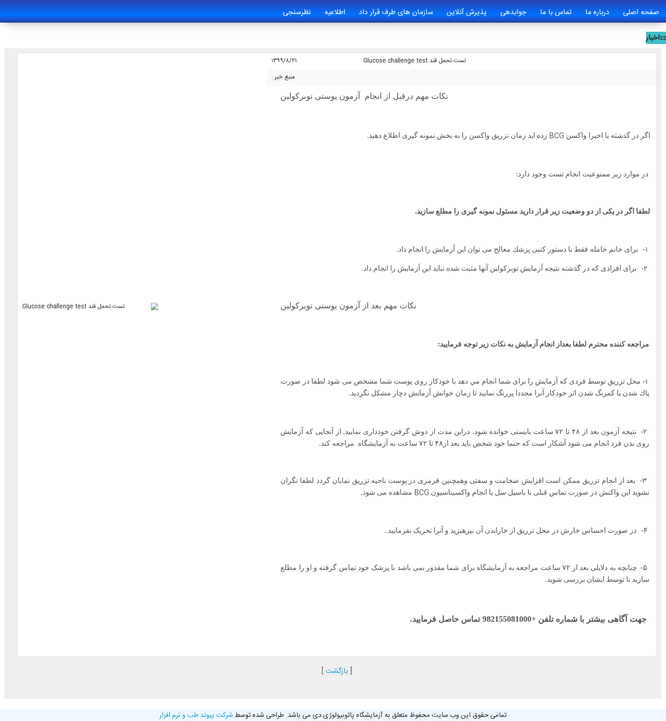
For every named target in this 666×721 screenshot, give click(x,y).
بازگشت (337, 671)
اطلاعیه (334, 12)
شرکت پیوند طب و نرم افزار (196, 715)
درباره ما (597, 12)
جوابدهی (513, 12)
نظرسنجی (297, 12)
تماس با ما (556, 12)
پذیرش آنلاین (467, 12)
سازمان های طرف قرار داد (396, 12)
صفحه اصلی (641, 12)
